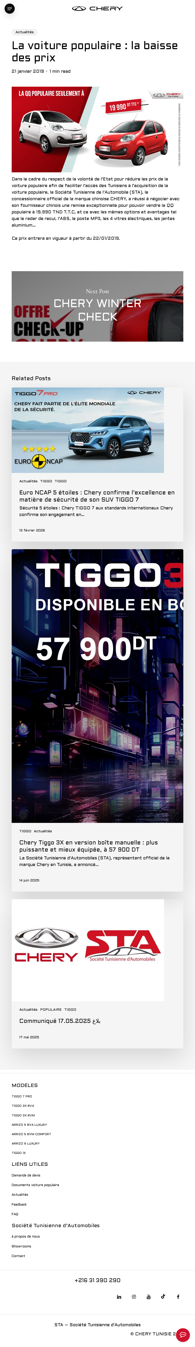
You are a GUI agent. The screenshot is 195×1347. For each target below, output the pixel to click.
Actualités (24, 32)
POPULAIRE (51, 1009)
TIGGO (46, 481)
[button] (10, 8)
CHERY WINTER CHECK (97, 306)
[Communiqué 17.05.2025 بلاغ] (97, 973)
